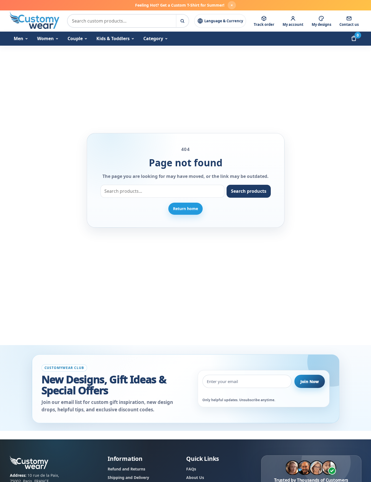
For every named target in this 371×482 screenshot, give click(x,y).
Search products (248, 191)
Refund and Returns (126, 469)
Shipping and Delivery (128, 477)
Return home (185, 208)
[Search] (182, 21)
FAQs (191, 469)
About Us (195, 477)
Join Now (309, 381)
